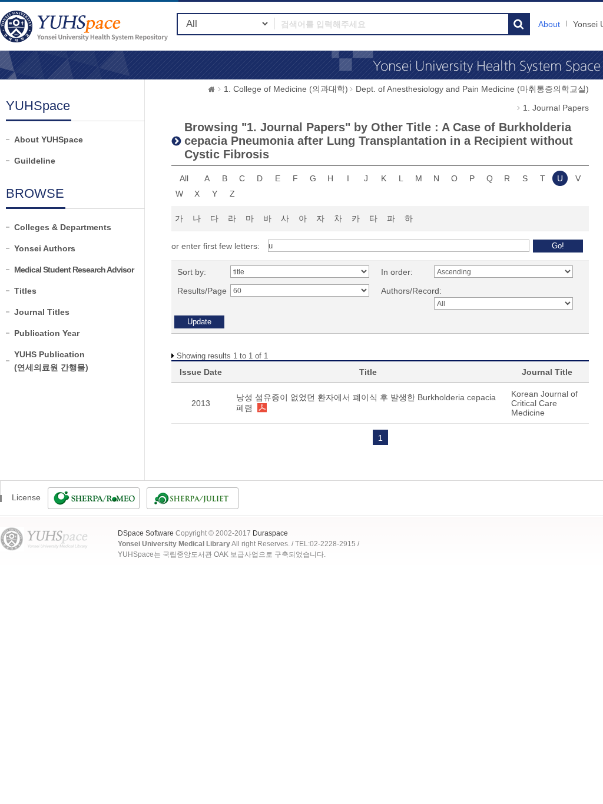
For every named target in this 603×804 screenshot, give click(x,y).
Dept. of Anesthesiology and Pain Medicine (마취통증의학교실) (472, 89)
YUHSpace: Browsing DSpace (85, 26)
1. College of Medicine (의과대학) (286, 89)
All (184, 178)
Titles (25, 290)
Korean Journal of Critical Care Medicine (544, 403)
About (549, 24)
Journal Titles (41, 312)
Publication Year (46, 333)
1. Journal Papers (556, 107)
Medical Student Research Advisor (74, 269)
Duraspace (270, 533)
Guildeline (34, 160)
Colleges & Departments (62, 227)
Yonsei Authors (44, 248)
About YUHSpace (48, 139)
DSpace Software (146, 533)
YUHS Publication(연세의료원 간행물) (51, 361)
